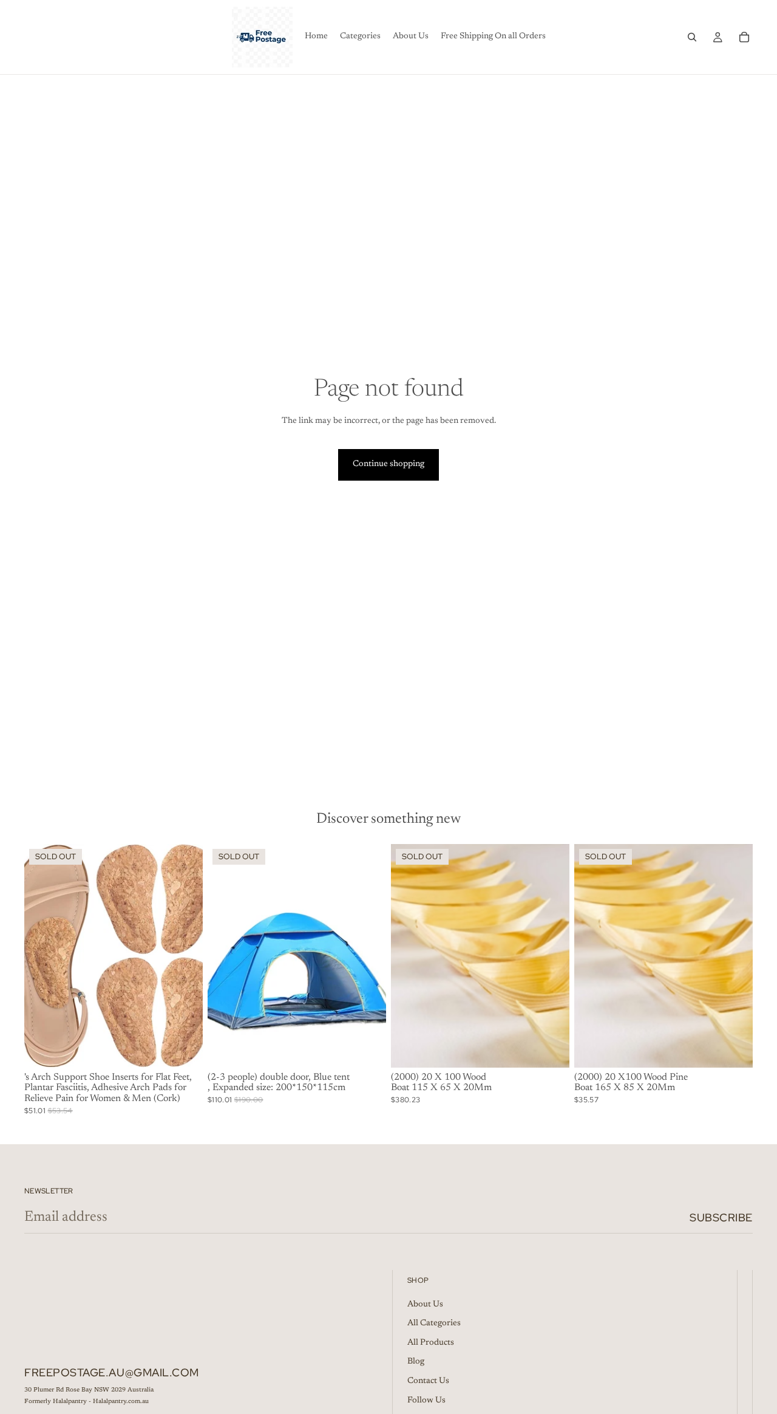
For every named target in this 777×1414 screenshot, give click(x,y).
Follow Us (426, 1400)
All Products (430, 1343)
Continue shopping (388, 464)
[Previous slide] (42, 955)
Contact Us (428, 1381)
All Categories (434, 1324)
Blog (415, 1362)
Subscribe (721, 1217)
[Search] (692, 37)
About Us (425, 1304)
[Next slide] (184, 955)
